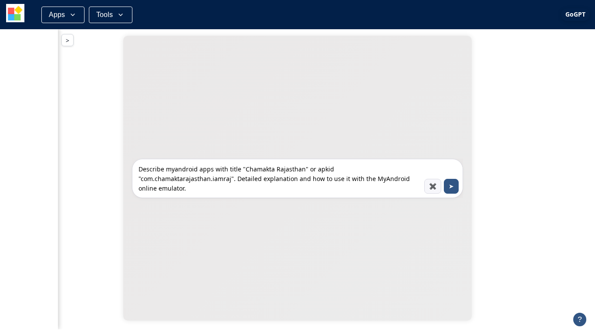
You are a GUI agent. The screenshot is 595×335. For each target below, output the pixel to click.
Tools (104, 14)
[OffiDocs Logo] (15, 14)
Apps (57, 14)
